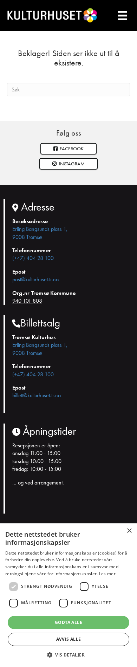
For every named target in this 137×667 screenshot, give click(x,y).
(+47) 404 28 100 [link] (33, 258)
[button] (68, 164)
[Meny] (122, 15)
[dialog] (68, 595)
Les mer (107, 574)
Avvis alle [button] (68, 639)
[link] (68, 148)
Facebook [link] (71, 148)
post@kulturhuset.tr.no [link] (35, 279)
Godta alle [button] (68, 622)
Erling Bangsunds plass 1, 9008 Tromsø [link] (39, 232)
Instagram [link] (71, 163)
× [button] (129, 531)
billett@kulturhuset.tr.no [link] (36, 395)
